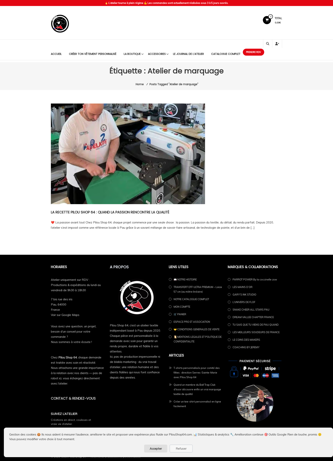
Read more (58, 237)
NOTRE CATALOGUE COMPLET (191, 299)
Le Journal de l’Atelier (188, 54)
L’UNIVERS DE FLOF (244, 302)
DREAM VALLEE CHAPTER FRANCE (253, 317)
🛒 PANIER (180, 314)
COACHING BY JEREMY (246, 347)
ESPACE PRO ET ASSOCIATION (192, 321)
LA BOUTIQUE (132, 54)
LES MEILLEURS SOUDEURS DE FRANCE (256, 332)
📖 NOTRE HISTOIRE (185, 279)
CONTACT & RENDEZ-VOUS (73, 398)
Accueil (56, 54)
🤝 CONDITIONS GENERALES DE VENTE (196, 329)
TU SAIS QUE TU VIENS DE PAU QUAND (256, 324)
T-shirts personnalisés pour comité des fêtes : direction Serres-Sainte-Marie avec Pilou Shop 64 (197, 372)
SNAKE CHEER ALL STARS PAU (251, 309)
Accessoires (157, 54)
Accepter (156, 448)
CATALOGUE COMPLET (225, 54)
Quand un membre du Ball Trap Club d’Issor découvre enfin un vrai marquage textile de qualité (197, 389)
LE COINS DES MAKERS (246, 339)
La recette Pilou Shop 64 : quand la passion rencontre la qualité (110, 212)
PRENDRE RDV (253, 52)
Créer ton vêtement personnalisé (92, 54)
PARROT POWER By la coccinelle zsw (255, 279)
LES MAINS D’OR (242, 287)
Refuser (181, 448)
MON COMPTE (182, 306)
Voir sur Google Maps (65, 315)
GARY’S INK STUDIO (244, 294)
